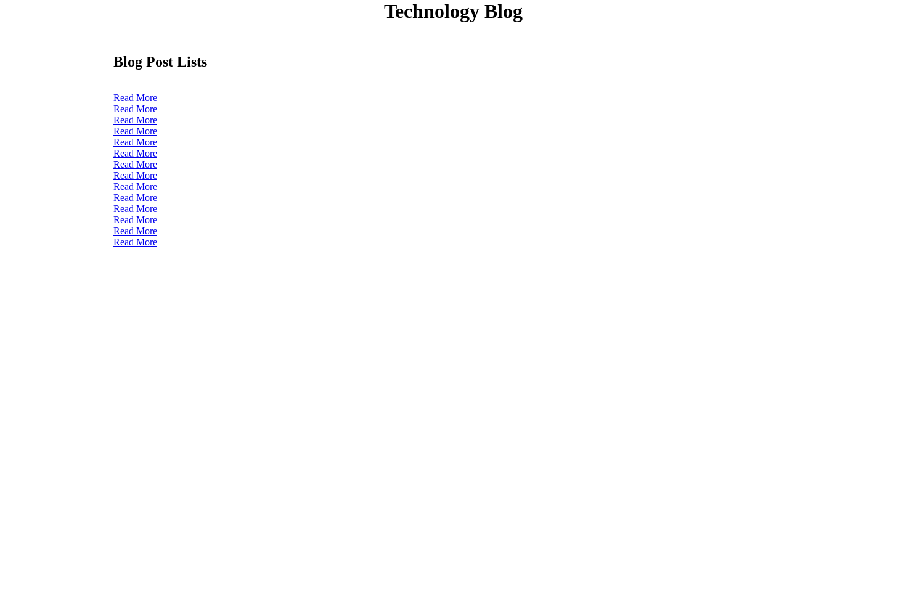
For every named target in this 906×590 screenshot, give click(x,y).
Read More (135, 97)
